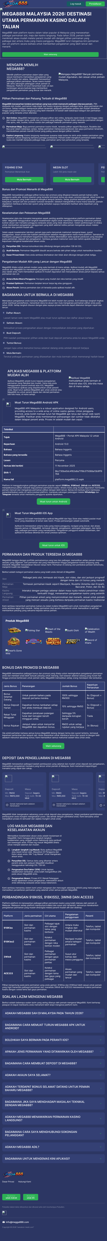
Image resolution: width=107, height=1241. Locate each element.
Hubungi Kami (24, 1181)
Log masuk (75, 4)
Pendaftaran (95, 4)
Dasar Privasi (8, 1181)
